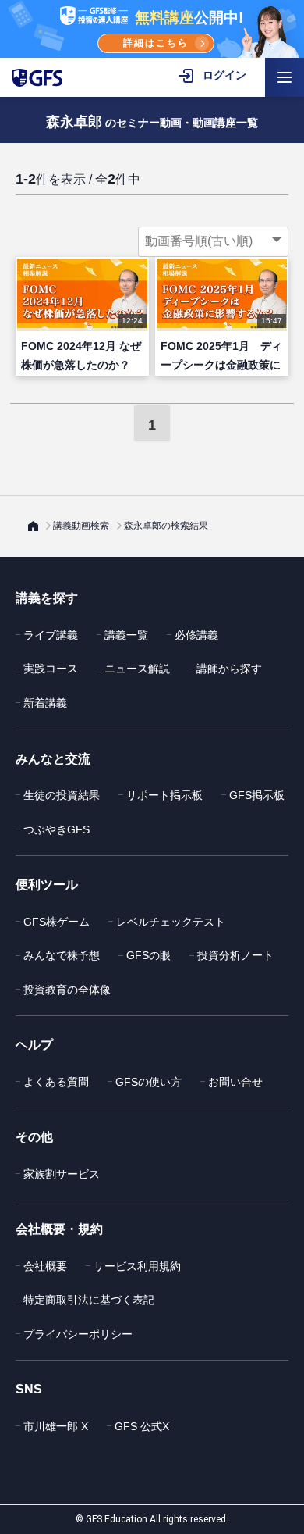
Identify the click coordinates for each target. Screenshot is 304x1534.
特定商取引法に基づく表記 (88, 1299)
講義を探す (47, 598)
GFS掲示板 (257, 795)
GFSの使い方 (148, 1082)
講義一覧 (126, 635)
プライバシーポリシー (78, 1334)
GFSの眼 (148, 955)
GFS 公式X (142, 1426)
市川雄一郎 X (55, 1426)
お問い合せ (235, 1082)
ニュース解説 (137, 668)
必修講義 (196, 635)
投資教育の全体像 (67, 989)
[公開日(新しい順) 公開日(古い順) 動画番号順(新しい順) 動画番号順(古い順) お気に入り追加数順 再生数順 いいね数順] (213, 241)
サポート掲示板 (164, 795)
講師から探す (229, 668)
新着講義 (45, 703)
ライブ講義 (50, 635)
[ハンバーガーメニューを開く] (284, 77)
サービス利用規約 (137, 1266)
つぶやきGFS (56, 829)
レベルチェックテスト (170, 921)
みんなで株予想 (61, 955)
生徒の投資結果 (61, 795)
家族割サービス (61, 1174)
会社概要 (45, 1266)
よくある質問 (56, 1082)
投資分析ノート (235, 955)
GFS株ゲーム (56, 921)
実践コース (50, 668)
